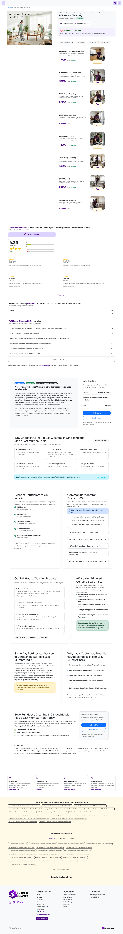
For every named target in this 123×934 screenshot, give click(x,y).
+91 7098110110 (94, 897)
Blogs (38, 902)
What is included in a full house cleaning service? (24, 333)
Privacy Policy (67, 897)
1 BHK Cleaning (80, 42)
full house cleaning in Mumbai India (18, 843)
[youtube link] (22, 902)
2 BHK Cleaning (92, 42)
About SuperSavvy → (14, 789)
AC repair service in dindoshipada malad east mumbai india (24, 805)
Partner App (42, 912)
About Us (39, 897)
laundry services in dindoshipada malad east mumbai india (58, 815)
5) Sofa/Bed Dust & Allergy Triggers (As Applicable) (83, 553)
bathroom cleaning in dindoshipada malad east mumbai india (25, 815)
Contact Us (40, 904)
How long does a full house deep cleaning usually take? (26, 349)
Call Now (97, 413)
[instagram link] (11, 902)
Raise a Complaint (42, 907)
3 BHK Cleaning (104, 42)
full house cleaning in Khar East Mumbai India (48, 857)
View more (61, 295)
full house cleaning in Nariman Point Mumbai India (43, 843)
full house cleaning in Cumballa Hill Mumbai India (71, 843)
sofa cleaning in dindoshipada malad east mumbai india (52, 812)
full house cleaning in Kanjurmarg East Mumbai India (50, 847)
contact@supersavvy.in (97, 895)
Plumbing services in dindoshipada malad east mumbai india (92, 815)
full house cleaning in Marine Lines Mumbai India (99, 843)
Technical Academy (44, 915)
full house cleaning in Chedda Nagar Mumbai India (22, 864)
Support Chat (43, 918)
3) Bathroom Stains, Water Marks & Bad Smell (85, 539)
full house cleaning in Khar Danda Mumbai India (74, 857)
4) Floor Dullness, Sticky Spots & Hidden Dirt (85, 546)
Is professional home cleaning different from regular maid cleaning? (30, 343)
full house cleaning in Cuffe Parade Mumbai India (49, 850)
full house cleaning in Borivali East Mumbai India (21, 850)
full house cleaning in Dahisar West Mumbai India (21, 847)
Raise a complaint (44, 365)
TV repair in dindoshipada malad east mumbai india (22, 812)
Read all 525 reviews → (70, 789)
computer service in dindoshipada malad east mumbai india (90, 805)
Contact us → (40, 789)
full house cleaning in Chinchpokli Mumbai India (78, 861)
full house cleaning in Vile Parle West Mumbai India (22, 861)
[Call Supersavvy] (115, 3)
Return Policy (67, 899)
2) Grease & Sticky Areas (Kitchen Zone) (83, 533)
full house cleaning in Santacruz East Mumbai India (51, 854)
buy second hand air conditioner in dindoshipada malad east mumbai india (29, 818)
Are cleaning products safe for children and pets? (25, 354)
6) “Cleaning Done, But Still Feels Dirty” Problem (86, 561)
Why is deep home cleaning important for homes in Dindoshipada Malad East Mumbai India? (38, 328)
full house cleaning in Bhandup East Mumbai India (50, 861)
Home (10, 7)
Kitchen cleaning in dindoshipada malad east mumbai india (84, 812)
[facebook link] (15, 902)
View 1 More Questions (62, 360)
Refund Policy (67, 902)
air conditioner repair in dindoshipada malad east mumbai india (26, 809)
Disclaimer (66, 904)
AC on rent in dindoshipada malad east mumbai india (23, 821)
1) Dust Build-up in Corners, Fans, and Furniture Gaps (86, 511)
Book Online (96, 418)
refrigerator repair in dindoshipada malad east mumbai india (61, 809)
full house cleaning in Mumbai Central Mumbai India (77, 850)
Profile (65, 907)
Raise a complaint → (96, 789)
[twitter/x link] (18, 902)
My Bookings (40, 899)
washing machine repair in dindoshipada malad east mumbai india (96, 809)
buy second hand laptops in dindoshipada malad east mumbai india (68, 818)
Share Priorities (101, 477)
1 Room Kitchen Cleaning (66, 42)
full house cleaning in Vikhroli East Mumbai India (21, 857)
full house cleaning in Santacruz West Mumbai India (22, 854)
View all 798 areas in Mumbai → (61, 870)
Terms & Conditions (69, 895)
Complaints (40, 909)
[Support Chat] (119, 3)
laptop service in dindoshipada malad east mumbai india (57, 805)
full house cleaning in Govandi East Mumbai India (79, 847)
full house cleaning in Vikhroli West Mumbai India (79, 854)
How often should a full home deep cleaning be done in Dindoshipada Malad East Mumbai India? (39, 338)
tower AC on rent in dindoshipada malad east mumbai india (55, 821)
